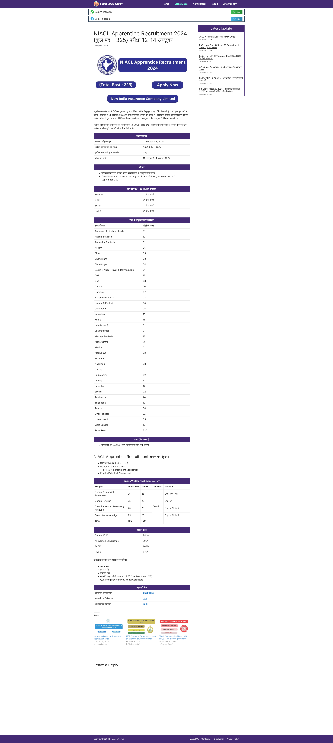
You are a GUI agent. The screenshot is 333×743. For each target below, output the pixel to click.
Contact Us (206, 739)
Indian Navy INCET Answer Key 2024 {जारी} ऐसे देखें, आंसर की (220, 57)
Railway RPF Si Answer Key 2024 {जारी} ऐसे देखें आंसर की (221, 79)
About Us (194, 739)
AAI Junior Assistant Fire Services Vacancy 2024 (220, 68)
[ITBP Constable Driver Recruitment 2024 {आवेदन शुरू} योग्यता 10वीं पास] (141, 626)
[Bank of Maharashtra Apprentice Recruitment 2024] (109, 626)
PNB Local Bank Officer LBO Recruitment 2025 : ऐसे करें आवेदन (219, 46)
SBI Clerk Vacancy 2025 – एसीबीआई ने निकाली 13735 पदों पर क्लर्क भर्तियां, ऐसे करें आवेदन (219, 90)
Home (166, 3)
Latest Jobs (181, 3)
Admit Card (199, 3)
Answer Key (230, 3)
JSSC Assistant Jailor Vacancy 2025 (217, 36)
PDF (145, 598)
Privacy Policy (232, 739)
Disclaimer (219, 739)
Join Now (237, 12)
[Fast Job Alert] (96, 4)
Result (214, 3)
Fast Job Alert (111, 4)
